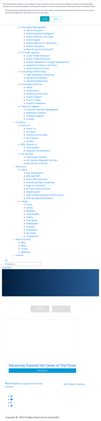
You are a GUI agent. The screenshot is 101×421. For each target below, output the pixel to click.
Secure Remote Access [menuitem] (37, 68)
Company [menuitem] (20, 122)
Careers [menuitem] (30, 141)
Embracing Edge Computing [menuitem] (40, 182)
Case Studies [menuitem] (32, 147)
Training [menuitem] (30, 119)
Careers (81, 384)
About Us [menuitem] (25, 125)
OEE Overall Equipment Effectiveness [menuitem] (44, 195)
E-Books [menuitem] (30, 226)
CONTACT (7, 267)
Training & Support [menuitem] (30, 106)
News (40, 309)
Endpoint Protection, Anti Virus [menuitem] (41, 65)
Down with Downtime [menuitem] (37, 179)
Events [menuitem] (29, 207)
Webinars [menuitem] (30, 211)
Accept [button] (44, 19)
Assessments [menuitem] (32, 90)
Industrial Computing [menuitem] (36, 78)
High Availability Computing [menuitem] (40, 74)
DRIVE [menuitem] (29, 87)
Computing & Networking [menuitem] (33, 71)
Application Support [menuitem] (36, 112)
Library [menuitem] (24, 201)
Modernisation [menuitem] (33, 192)
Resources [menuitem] (21, 166)
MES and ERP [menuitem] (33, 176)
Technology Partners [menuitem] (36, 157)
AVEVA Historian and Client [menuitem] (39, 36)
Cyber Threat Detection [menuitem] (38, 55)
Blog (61, 309)
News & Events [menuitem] (23, 239)
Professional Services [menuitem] (36, 93)
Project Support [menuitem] (34, 97)
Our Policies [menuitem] (32, 138)
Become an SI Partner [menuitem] (37, 163)
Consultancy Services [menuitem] (31, 84)
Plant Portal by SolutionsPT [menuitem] (40, 49)
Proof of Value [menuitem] (33, 100)
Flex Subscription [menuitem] (34, 173)
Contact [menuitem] (20, 255)
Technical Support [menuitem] (35, 116)
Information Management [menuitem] (33, 27)
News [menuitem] (23, 245)
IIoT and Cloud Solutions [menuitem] (38, 188)
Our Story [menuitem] (31, 131)
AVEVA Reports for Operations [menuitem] (41, 43)
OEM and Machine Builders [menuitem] (39, 198)
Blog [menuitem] (23, 242)
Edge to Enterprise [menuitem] (35, 185)
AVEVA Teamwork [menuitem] (35, 46)
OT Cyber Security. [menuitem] (30, 52)
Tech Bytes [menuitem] (31, 220)
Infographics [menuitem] (32, 236)
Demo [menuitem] (29, 204)
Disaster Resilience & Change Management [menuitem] (47, 62)
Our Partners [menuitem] (27, 154)
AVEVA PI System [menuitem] (35, 30)
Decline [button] (56, 19)
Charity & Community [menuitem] (36, 135)
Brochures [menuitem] (31, 233)
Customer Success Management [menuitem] (42, 109)
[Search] (6, 260)
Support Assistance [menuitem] (36, 103)
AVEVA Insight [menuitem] (33, 40)
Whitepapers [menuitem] (32, 223)
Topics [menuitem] (24, 169)
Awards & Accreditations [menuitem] (38, 150)
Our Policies (69, 384)
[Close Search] (5, 264)
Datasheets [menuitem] (31, 230)
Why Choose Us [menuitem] (29, 144)
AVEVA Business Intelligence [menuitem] (40, 33)
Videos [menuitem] (29, 217)
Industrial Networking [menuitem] (36, 81)
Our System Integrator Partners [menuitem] (41, 160)
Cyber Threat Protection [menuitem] (38, 59)
